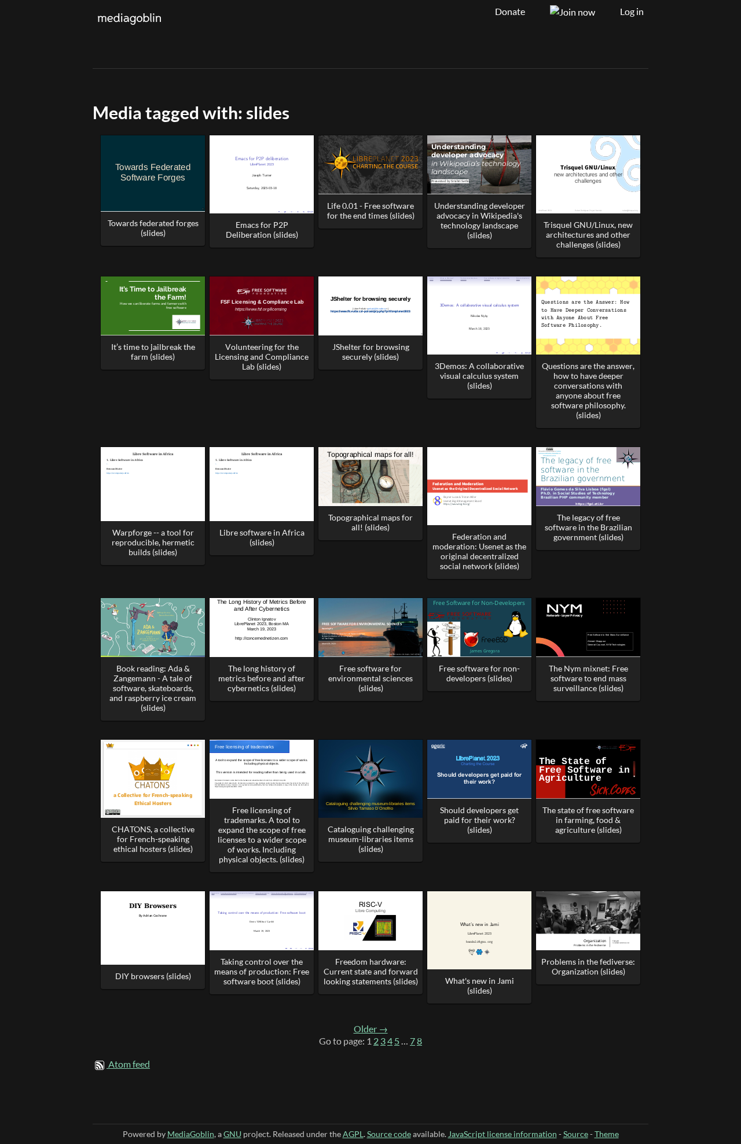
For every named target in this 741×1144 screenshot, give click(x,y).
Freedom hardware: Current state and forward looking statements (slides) (371, 971)
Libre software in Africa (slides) (262, 537)
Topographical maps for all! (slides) (370, 522)
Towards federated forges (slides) (153, 228)
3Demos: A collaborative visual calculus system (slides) (479, 375)
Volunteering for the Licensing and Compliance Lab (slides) (262, 356)
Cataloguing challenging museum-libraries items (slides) (371, 839)
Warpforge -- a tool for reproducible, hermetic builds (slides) (153, 542)
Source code (389, 1134)
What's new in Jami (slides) (479, 985)
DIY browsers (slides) (153, 976)
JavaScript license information (502, 1134)
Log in (632, 11)
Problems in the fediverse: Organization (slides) (588, 966)
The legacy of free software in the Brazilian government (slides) (588, 527)
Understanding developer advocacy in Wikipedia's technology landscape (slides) (479, 220)
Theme (607, 1134)
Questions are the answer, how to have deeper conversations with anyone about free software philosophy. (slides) (588, 390)
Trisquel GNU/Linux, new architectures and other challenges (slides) (588, 234)
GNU (232, 1134)
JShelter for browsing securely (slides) (370, 351)
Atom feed (129, 1064)
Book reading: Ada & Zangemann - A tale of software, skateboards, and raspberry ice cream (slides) (152, 688)
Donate (510, 11)
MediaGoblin (190, 1134)
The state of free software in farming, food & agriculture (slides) (588, 820)
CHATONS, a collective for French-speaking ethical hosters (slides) (153, 839)
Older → (371, 1029)
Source (575, 1134)
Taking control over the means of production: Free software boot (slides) (261, 971)
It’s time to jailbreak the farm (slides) (153, 351)
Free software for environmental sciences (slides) (370, 678)
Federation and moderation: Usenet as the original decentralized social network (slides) (479, 551)
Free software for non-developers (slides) (479, 673)
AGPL (353, 1134)
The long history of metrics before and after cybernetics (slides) (261, 678)
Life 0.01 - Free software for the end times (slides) (370, 210)
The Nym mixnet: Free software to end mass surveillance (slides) (588, 678)
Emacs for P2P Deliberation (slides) (262, 229)
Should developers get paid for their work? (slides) (479, 820)
